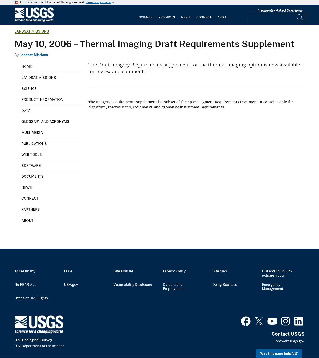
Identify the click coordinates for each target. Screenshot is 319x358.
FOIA (68, 271)
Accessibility (25, 271)
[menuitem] (146, 14)
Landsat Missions (32, 31)
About (222, 17)
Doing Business (224, 285)
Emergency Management (272, 287)
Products (167, 17)
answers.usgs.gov (290, 341)
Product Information (42, 100)
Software (31, 166)
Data (25, 111)
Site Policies (123, 271)
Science (146, 17)
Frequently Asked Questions (280, 10)
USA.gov (71, 285)
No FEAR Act (25, 285)
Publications (34, 144)
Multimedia (32, 133)
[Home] (34, 21)
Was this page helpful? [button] (279, 353)
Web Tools (31, 154)
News (185, 17)
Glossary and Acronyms (45, 121)
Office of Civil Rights (31, 298)
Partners (30, 209)
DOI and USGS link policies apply (277, 273)
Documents (32, 176)
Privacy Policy (174, 271)
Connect (203, 17)
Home (26, 67)
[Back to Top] (303, 342)
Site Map (219, 271)
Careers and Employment (173, 287)
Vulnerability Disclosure (132, 285)
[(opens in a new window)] (246, 320)
